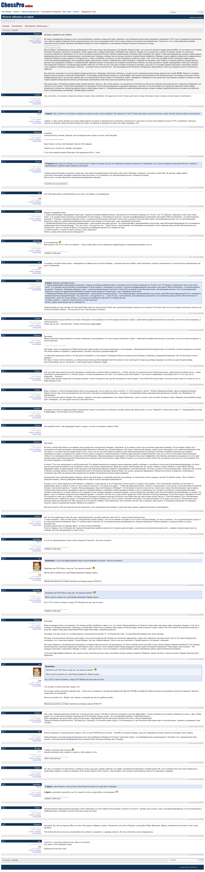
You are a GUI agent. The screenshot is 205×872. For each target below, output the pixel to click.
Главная (5, 26)
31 (3, 841)
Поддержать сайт (88, 12)
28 (3, 784)
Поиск (76, 12)
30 (3, 824)
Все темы (67, 12)
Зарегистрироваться (30, 12)
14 (3, 390)
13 (3, 371)
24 (3, 713)
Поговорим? (17, 26)
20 (3, 558)
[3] (17, 30)
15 (3, 408)
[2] (14, 30)
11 (3, 318)
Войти (16, 12)
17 (3, 442)
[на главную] (17, 7)
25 (3, 732)
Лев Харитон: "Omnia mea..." (37, 26)
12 (3, 335)
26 (3, 748)
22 (3, 620)
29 (3, 808)
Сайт (39, 198)
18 (3, 516)
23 (3, 664)
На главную (7, 12)
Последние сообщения (51, 12)
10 (3, 281)
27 (3, 768)
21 (3, 590)
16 (3, 425)
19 (3, 539)
